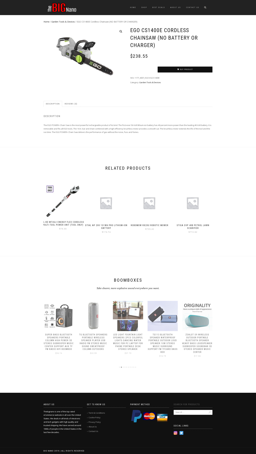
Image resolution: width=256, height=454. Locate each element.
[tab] (53, 104)
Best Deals (158, 7)
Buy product (186, 69)
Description (53, 104)
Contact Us (192, 7)
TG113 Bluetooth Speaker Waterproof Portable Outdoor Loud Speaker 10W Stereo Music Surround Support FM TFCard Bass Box (163, 343)
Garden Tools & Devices (63, 21)
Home (133, 7)
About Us (175, 7)
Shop (144, 7)
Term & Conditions (97, 413)
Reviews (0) (71, 104)
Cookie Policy (94, 417)
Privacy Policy (95, 422)
